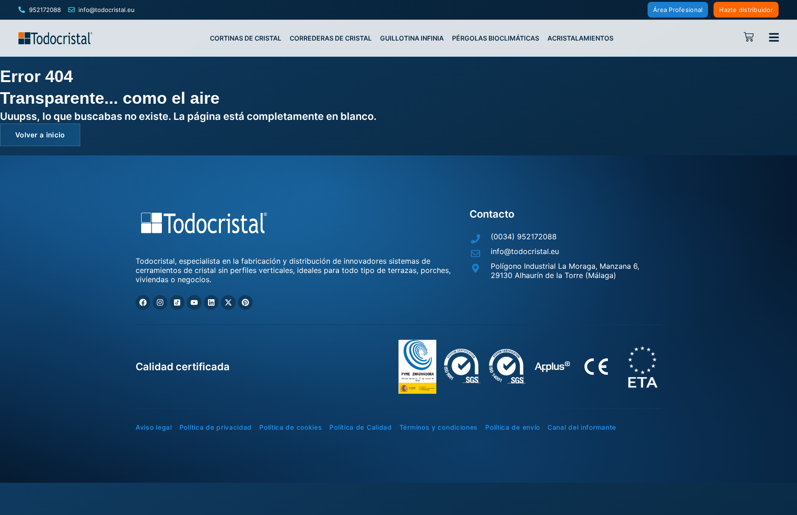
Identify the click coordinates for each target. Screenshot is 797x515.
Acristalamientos (580, 38)
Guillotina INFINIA (412, 38)
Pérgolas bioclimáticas (495, 38)
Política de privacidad (215, 427)
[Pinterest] (245, 302)
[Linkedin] (211, 302)
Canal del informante (581, 427)
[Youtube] (194, 302)
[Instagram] (160, 302)
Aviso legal (154, 427)
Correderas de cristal (331, 38)
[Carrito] (751, 37)
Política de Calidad (360, 427)
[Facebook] (143, 302)
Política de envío (512, 427)
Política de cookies (290, 427)
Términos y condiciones (438, 427)
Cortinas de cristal (245, 38)
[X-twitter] (228, 302)
